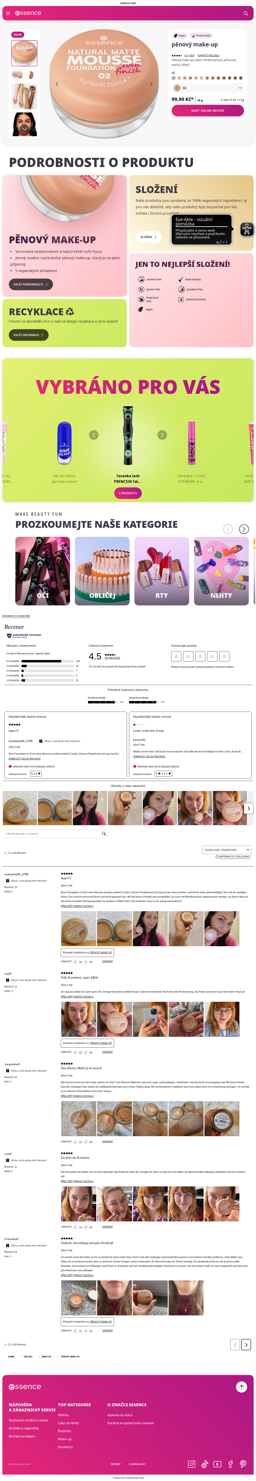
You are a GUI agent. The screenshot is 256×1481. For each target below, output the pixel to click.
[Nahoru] (241, 1387)
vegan (181, 35)
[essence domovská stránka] (28, 13)
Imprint (116, 1464)
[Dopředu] (162, 435)
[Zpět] (94, 435)
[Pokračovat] (244, 529)
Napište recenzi (208, 55)
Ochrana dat (137, 1464)
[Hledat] (245, 13)
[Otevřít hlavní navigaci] (8, 13)
